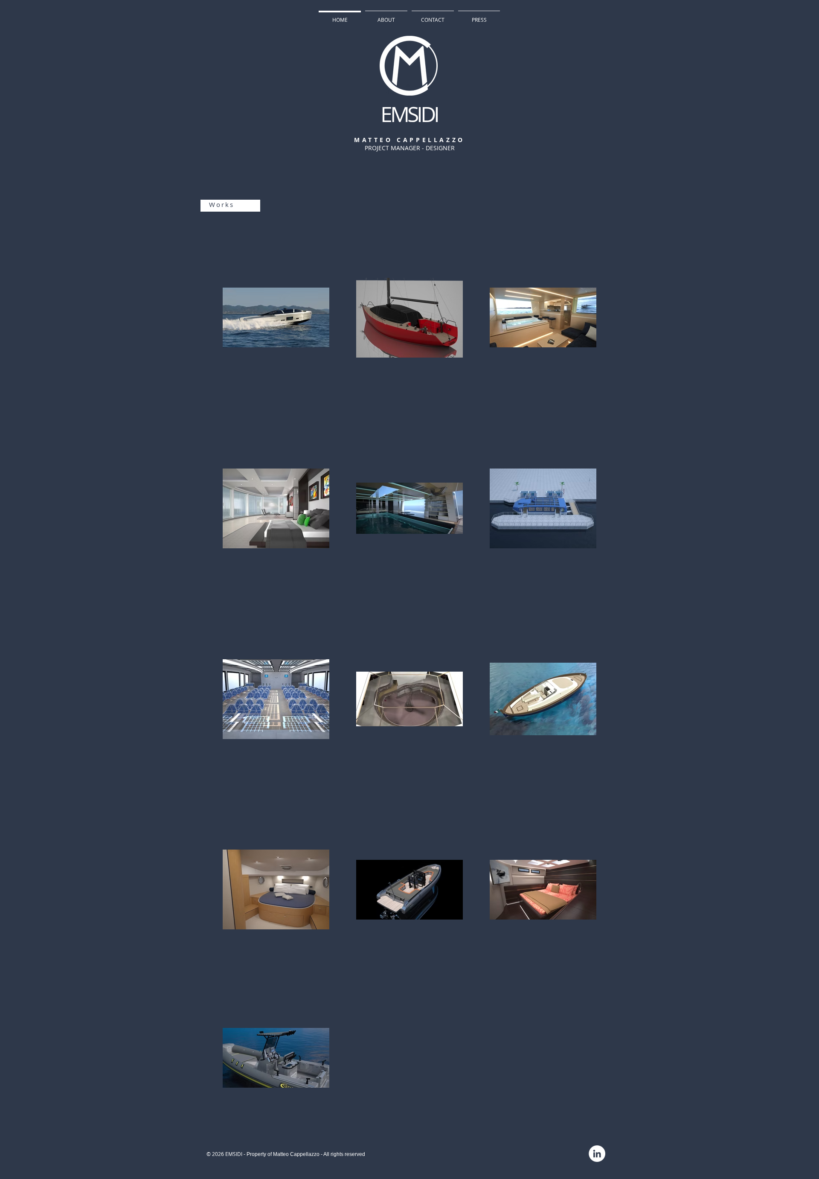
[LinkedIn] (597, 1153)
